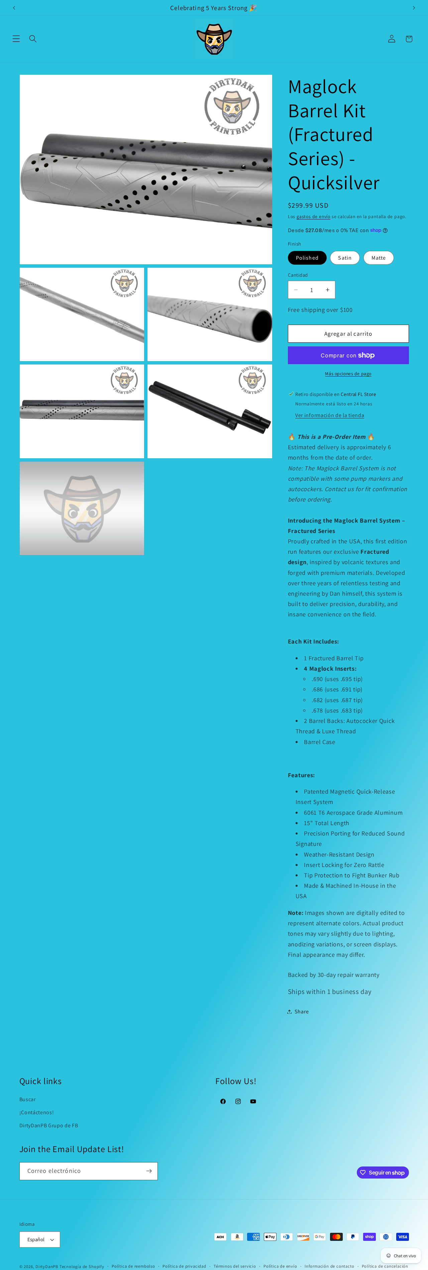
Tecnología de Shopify (82, 1266)
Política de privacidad (184, 1266)
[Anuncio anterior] (14, 7)
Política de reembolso (133, 1266)
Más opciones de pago (348, 373)
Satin (345, 257)
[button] (16, 39)
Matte (378, 257)
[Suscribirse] (148, 1171)
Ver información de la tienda (329, 415)
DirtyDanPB (46, 1266)
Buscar (27, 1099)
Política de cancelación (385, 1266)
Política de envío (280, 1266)
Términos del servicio (235, 1266)
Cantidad (298, 275)
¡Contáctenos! (36, 1112)
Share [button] (302, 1011)
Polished (307, 257)
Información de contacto (329, 1266)
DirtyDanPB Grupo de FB (48, 1125)
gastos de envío (313, 216)
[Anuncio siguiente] (414, 7)
